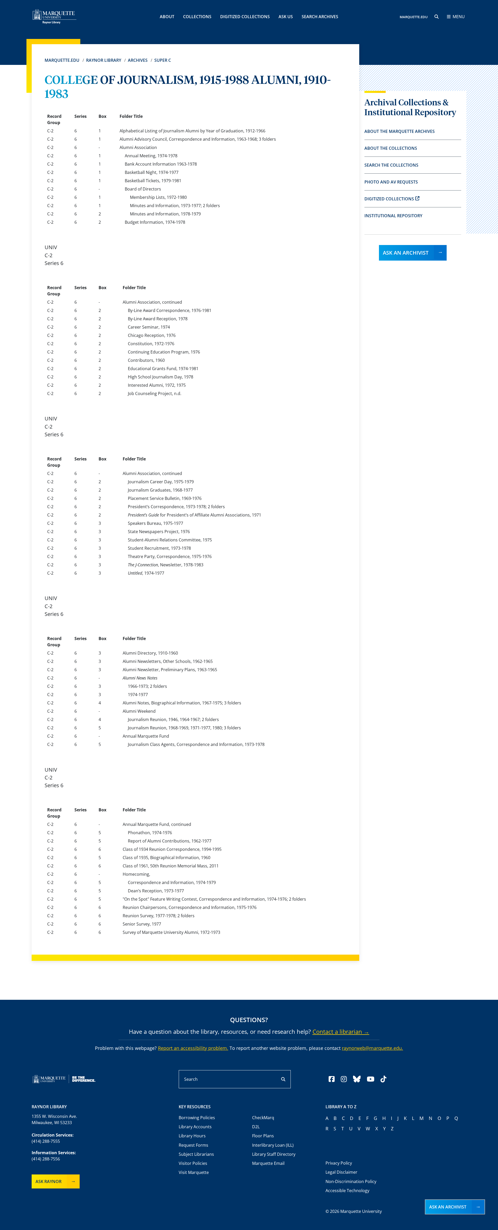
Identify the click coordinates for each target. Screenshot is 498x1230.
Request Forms (193, 1145)
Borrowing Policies (197, 1117)
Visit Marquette (194, 1172)
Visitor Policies (193, 1163)
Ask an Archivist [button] (447, 1207)
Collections (197, 16)
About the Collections (390, 148)
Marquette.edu (62, 60)
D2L (256, 1127)
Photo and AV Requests (391, 182)
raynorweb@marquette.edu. (372, 1048)
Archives (138, 60)
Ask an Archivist (405, 252)
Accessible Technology (347, 1190)
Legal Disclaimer (341, 1172)
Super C (162, 60)
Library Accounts (195, 1127)
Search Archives (320, 16)
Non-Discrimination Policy (351, 1181)
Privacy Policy (339, 1163)
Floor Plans (263, 1136)
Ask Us (286, 16)
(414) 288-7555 (46, 1141)
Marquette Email (268, 1163)
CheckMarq (263, 1117)
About (167, 16)
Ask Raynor (48, 1181)
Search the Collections (391, 165)
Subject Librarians (196, 1154)
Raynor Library (103, 60)
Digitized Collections (245, 16)
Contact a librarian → (341, 1031)
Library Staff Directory (273, 1154)
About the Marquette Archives (399, 131)
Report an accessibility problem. (193, 1048)
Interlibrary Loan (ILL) (273, 1145)
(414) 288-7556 (46, 1159)
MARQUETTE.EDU (414, 17)
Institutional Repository (393, 216)
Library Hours (192, 1136)
